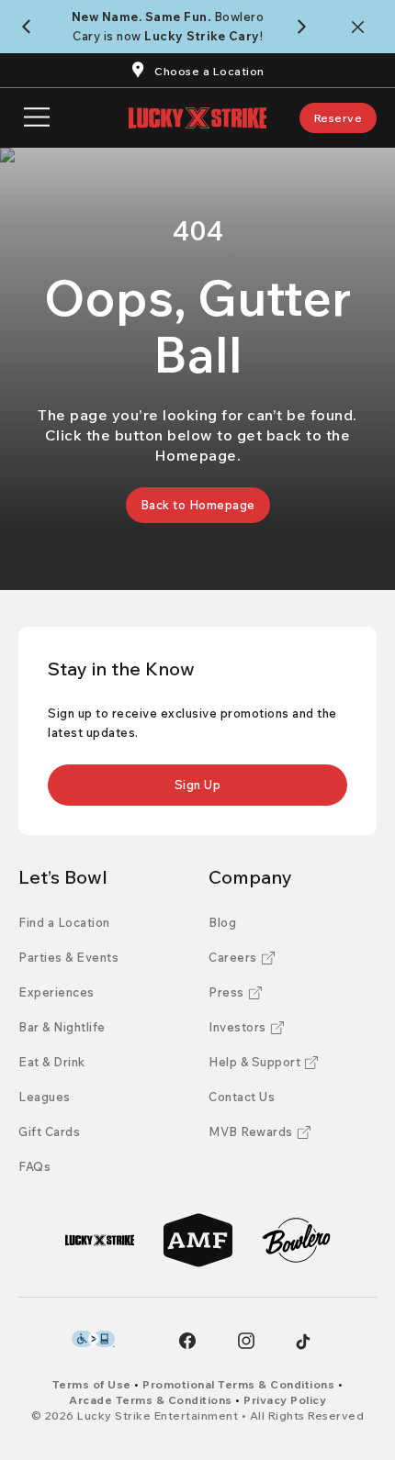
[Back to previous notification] (29, 26)
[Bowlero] (296, 1240)
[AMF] (198, 1240)
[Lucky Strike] (99, 1240)
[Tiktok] (303, 1341)
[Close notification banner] (361, 27)
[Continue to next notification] (305, 26)
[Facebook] (187, 1340)
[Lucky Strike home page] (197, 118)
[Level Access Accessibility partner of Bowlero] (93, 1339)
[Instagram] (246, 1340)
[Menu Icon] (36, 118)
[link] (338, 118)
